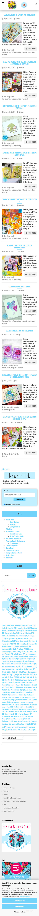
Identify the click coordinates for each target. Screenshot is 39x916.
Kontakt (6, 794)
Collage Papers (15, 526)
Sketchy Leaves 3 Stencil (23, 704)
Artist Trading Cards (11, 365)
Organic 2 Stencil (21, 682)
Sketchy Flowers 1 (9, 699)
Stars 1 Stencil (11, 714)
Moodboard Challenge (28, 680)
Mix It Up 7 (14, 680)
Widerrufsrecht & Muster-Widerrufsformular (15, 801)
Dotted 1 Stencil (24, 646)
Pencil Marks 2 (25, 687)
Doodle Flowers (30, 644)
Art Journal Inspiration (11, 407)
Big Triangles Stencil (23, 628)
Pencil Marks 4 (17, 690)
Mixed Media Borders (10, 669)
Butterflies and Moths (14, 630)
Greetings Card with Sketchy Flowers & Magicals (20, 107)
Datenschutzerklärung (24, 896)
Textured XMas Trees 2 (20, 724)
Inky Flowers (7, 654)
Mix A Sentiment (27, 666)
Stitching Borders (25, 714)
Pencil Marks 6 (8, 692)
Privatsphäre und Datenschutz (11, 808)
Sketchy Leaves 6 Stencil (11, 709)
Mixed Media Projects (9, 367)
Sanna (17, 18)
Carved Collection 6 (10, 635)
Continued (31, 48)
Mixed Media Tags (16, 534)
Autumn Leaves (28, 625)
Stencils (12, 524)
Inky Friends (19, 654)
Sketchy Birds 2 (28, 697)
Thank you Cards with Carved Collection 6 (19, 200)
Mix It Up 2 (24, 674)
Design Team (10, 555)
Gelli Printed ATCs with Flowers (19, 330)
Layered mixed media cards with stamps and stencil (19, 153)
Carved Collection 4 (12, 633)
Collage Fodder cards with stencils (19, 14)
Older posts (5, 469)
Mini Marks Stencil (29, 664)
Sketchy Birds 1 (15, 697)
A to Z (18, 625)
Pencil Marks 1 (12, 687)
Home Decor (10, 548)
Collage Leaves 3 (9, 641)
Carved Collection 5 (27, 633)
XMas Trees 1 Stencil (28, 730)
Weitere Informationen (19, 912)
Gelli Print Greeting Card (19, 286)
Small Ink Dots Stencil (13, 711)
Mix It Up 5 (24, 677)
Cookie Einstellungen (9, 811)
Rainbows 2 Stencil (18, 694)
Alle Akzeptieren (20, 900)
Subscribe (19, 499)
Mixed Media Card (27, 669)
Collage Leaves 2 (25, 638)
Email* (6, 491)
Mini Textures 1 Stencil (10, 666)
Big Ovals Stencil (8, 628)
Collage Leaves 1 (12, 639)
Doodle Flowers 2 (9, 646)
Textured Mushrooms (16, 719)
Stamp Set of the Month (14, 553)
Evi (16, 380)
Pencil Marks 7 (22, 692)
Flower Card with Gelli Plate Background (19, 246)
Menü (3, 3)
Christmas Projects (12, 550)
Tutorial (4, 54)
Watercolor (22, 727)
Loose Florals (24, 659)
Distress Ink (16, 643)
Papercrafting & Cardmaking (11, 52)
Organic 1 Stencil (8, 682)
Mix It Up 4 (11, 677)
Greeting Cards (9, 50)
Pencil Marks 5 (30, 690)
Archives (4, 738)
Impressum (6, 791)
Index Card (17, 651)
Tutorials (9, 529)
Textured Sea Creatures (22, 721)
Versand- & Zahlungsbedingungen (12, 798)
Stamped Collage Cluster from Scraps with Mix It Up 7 (19, 417)
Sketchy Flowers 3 (23, 699)
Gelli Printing (20, 649)
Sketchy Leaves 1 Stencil (19, 702)
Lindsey (21, 112)
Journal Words (10, 656)
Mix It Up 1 (11, 674)
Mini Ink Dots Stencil (13, 664)
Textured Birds (7, 716)
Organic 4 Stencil (16, 685)
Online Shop (10, 519)
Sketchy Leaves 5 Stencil (24, 707)
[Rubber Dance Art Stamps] (19, 5)
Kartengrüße (22, 656)
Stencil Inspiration (28, 52)
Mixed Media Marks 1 (12, 671)
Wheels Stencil (14, 730)
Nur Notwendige (19, 906)
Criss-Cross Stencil (23, 641)
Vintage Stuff (12, 727)
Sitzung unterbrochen (9, 788)
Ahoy (5, 625)
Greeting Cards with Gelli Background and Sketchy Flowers (19, 62)
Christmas (23, 636)
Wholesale (9, 557)
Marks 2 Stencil (16, 661)
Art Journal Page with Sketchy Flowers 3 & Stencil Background (19, 375)
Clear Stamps (14, 522)
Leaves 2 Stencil (11, 659)
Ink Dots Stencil (29, 651)
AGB (5, 804)
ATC (11, 625)
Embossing (7, 649)
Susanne (21, 67)
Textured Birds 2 (20, 716)
